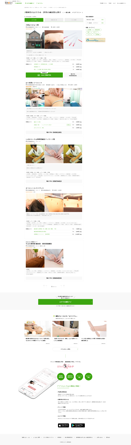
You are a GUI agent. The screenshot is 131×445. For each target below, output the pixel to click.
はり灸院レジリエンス (34, 82)
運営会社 (108, 437)
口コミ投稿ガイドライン (48, 437)
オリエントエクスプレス (35, 188)
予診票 (110, 3)
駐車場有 (97, 34)
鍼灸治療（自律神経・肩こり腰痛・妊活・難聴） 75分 (45, 228)
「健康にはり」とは (25, 437)
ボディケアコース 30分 (39, 127)
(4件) (36, 86)
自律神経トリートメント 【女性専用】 (42, 234)
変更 (102, 19)
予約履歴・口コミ (103, 3)
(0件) (34, 143)
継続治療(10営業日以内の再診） (40, 231)
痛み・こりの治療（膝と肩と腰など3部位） (42, 69)
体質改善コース (37, 66)
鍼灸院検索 (19, 3)
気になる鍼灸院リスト (121, 3)
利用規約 (59, 437)
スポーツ (95, 32)
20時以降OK (97, 29)
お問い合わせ (100, 437)
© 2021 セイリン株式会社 (65, 442)
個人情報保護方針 (69, 437)
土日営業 (89, 29)
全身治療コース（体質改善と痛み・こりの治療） (43, 64)
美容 (88, 32)
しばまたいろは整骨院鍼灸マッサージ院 (40, 139)
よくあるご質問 (36, 437)
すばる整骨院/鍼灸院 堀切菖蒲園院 (39, 243)
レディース (90, 34)
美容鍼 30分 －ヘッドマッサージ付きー (43, 124)
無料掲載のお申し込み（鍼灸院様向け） (84, 437)
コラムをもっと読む (65, 349)
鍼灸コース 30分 (37, 121)
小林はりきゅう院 (32, 25)
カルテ (114, 3)
